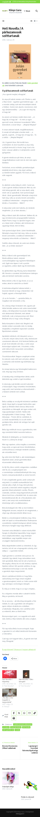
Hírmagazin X (20, 814)
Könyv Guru (15, 10)
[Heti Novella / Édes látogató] (26, 674)
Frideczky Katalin (16, 727)
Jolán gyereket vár (8, 730)
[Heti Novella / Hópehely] (9, 674)
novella (17, 730)
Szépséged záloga (8, 787)
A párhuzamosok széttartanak (23, 724)
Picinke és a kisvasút (27, 797)
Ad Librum (6, 727)
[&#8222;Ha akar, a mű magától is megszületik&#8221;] (9, 693)
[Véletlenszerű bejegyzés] (31, 21)
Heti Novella (26, 727)
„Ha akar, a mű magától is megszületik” (7, 700)
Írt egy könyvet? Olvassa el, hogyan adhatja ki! (19, 649)
